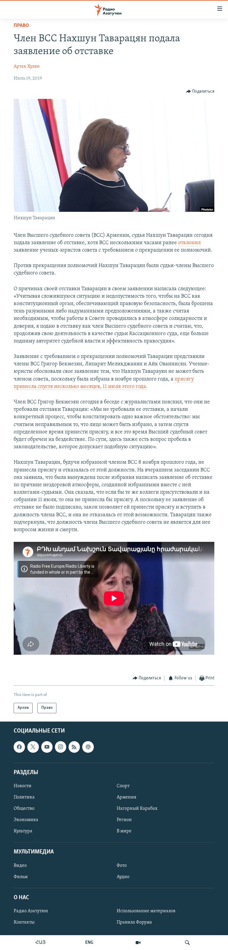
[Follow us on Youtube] (47, 746)
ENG (89, 942)
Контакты (24, 922)
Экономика (26, 820)
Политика (24, 797)
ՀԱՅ (40, 942)
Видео (20, 865)
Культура (23, 831)
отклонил (189, 243)
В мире (124, 831)
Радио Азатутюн (31, 911)
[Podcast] (88, 746)
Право (21, 26)
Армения (126, 797)
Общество (24, 808)
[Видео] (138, 942)
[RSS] (74, 746)
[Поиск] (187, 942)
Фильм (21, 876)
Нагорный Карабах (137, 808)
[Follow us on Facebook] (19, 746)
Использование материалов (146, 911)
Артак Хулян (27, 66)
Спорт (123, 786)
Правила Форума (134, 922)
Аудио (123, 876)
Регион (124, 820)
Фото (122, 865)
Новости (22, 786)
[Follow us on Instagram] (60, 746)
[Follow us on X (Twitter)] (33, 746)
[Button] (200, 91)
